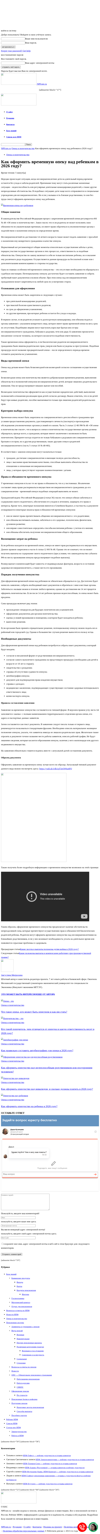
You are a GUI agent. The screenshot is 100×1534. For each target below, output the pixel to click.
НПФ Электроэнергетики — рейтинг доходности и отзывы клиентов (65, 1460)
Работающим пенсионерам (28, 1379)
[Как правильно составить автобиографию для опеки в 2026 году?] (14, 1040)
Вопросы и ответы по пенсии (23, 1367)
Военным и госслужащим (33, 1351)
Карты (19, 1286)
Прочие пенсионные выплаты (29, 1343)
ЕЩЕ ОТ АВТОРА (46, 994)
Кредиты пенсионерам (26, 1290)
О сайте (9, 112)
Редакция (10, 118)
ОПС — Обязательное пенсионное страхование (31, 1375)
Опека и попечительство (23, 148)
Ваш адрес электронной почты (39, 63)
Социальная (22, 1359)
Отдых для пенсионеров (21, 1306)
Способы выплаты (24, 1411)
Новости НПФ (12, 1314)
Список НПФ (11, 1423)
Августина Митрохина (12, 975)
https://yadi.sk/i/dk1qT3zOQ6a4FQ (55, 768)
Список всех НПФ (13, 137)
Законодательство (19, 1432)
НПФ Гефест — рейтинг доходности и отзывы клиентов (47, 1455)
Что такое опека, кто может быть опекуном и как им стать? (34, 1011)
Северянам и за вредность (33, 1355)
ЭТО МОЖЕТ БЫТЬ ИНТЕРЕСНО (19, 994)
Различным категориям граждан (30, 1347)
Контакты (10, 124)
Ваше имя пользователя (36, 38)
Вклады (20, 1282)
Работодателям (23, 1383)
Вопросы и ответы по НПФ (18, 1310)
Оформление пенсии (20, 1391)
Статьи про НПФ (13, 1427)
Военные (20, 1335)
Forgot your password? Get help (16, 51)
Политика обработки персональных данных (23, 1531)
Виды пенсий (17, 1331)
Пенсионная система (15, 1323)
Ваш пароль (30, 43)
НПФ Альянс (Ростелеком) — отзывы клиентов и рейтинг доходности (55, 1468)
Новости (15, 1371)
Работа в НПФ (17, 1436)
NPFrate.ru (6, 148)
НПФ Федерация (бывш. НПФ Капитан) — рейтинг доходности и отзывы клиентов (57, 1472)
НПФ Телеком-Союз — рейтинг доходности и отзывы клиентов (50, 1464)
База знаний (11, 131)
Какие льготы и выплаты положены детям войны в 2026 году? (49, 949)
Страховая (21, 1363)
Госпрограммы (17, 1298)
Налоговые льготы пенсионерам (30, 1407)
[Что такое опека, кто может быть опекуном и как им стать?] (7, 1001)
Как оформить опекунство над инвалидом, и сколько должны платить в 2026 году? (47, 1089)
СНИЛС (20, 1387)
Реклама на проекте (52, 1527)
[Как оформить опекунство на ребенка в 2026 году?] (14, 1095)
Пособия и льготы (19, 1415)
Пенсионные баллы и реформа (24, 1399)
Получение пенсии (19, 1403)
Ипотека (25, 1294)
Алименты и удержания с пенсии (25, 1327)
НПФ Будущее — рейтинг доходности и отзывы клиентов (47, 1484)
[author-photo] (7, 971)
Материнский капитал (20, 1302)
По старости (22, 1395)
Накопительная (23, 1339)
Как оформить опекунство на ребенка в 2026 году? (29, 1106)
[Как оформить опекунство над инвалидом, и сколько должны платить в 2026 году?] (15, 1078)
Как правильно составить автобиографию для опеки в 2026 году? (37, 1050)
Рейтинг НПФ (12, 1419)
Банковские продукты (20, 1278)
